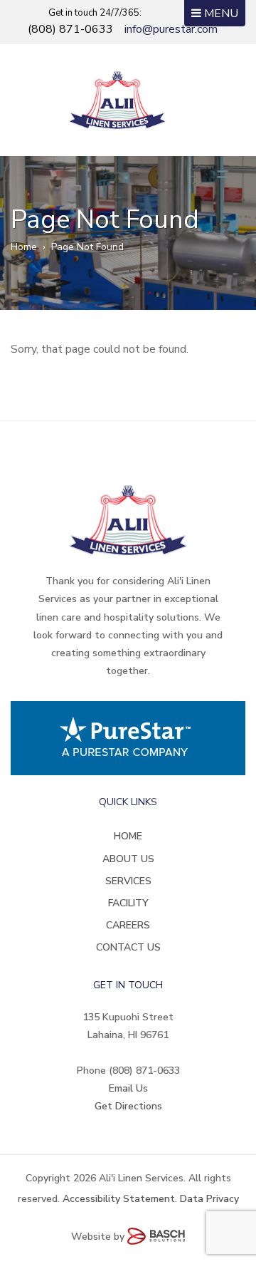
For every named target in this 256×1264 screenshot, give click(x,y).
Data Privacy (209, 1199)
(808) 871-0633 (70, 29)
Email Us (128, 1088)
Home (24, 247)
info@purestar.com (171, 29)
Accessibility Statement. (120, 1199)
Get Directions (128, 1106)
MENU (219, 13)
